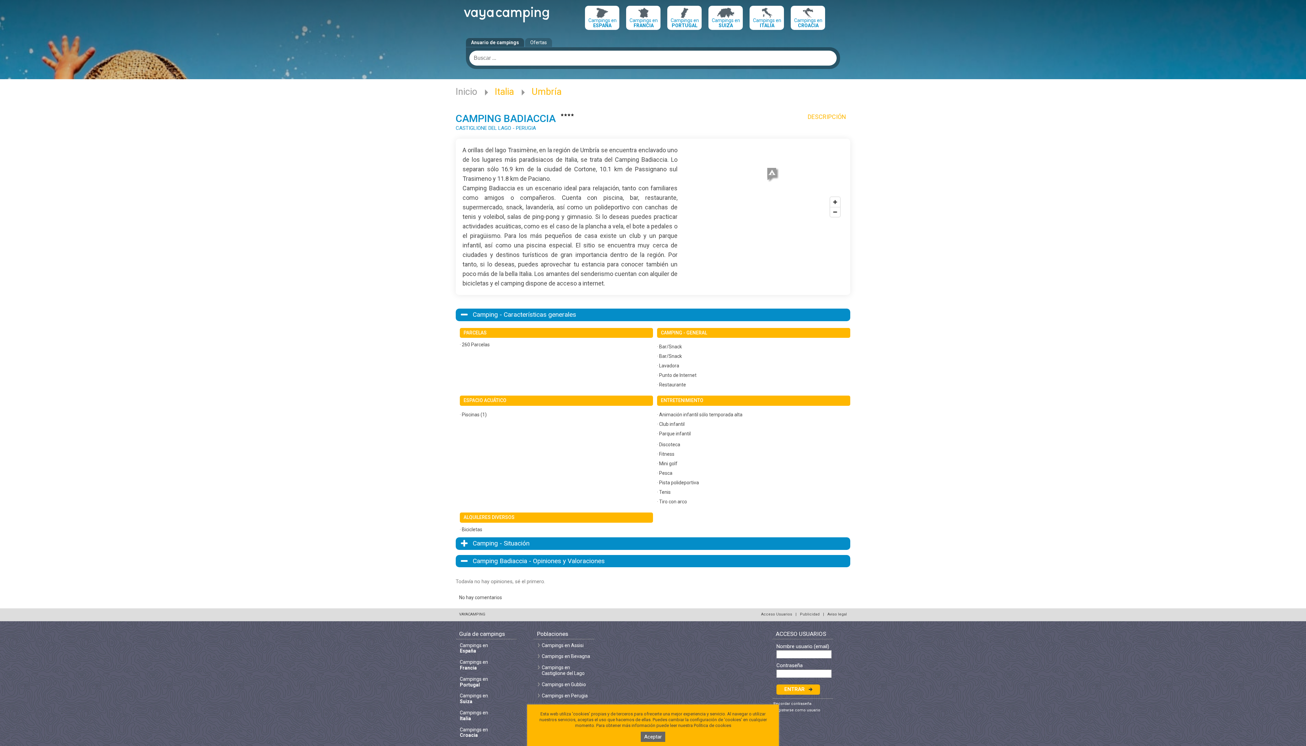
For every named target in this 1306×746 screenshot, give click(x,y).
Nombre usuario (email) (802, 646)
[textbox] (653, 58)
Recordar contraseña (792, 703)
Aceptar (653, 737)
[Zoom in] (835, 202)
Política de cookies (712, 725)
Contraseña (789, 666)
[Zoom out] (835, 212)
